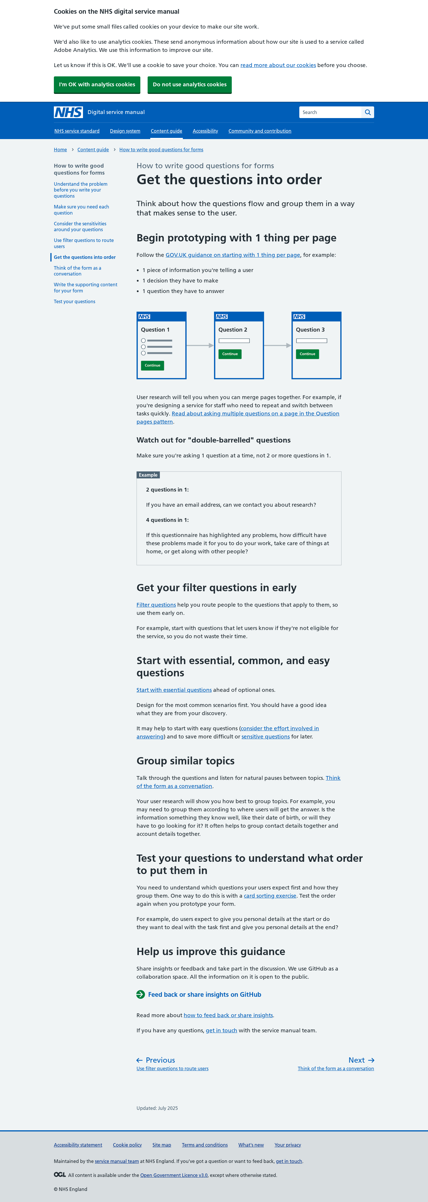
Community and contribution (260, 131)
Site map (162, 1145)
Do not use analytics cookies (190, 84)
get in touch (221, 1030)
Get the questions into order (85, 257)
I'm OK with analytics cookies (97, 84)
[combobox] (330, 112)
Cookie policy (127, 1145)
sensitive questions (266, 736)
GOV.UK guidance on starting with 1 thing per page (233, 255)
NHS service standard (77, 131)
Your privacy (288, 1145)
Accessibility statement (78, 1145)
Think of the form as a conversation (77, 271)
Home (60, 149)
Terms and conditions (205, 1145)
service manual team (117, 1161)
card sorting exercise (270, 895)
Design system (125, 131)
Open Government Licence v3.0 (174, 1175)
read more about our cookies (278, 65)
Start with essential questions (174, 690)
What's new (251, 1145)
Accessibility (205, 131)
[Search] (367, 112)
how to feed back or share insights (228, 1015)
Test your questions (74, 301)
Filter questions (156, 604)
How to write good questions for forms (161, 149)
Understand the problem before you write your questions (80, 190)
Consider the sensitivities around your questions (80, 227)
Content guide (93, 149)
